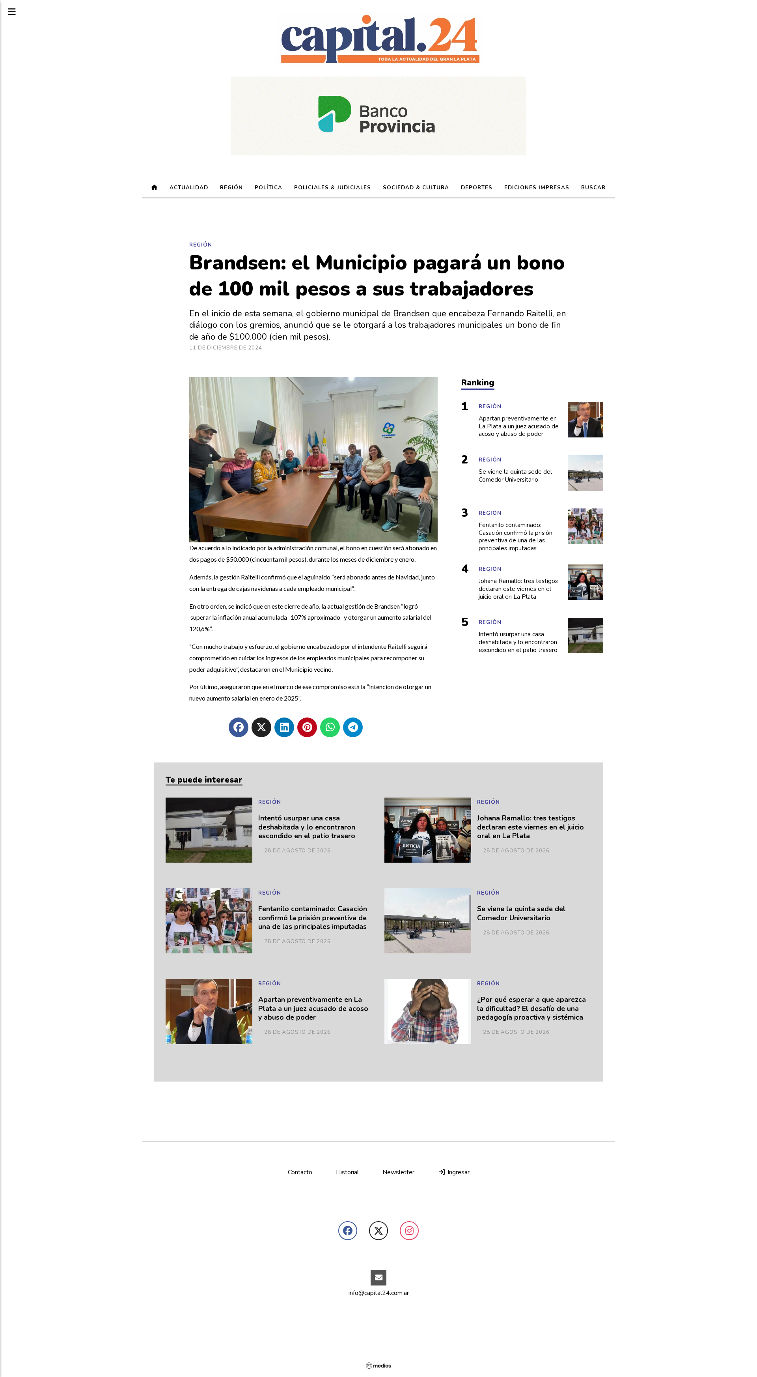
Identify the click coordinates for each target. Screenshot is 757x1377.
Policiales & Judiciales (332, 187)
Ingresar (458, 1172)
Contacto (300, 1172)
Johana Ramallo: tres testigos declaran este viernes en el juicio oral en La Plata (530, 827)
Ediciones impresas (536, 187)
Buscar (593, 187)
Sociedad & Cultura (416, 187)
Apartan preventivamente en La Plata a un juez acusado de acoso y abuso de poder (313, 1008)
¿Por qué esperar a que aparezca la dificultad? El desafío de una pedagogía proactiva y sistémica (531, 1008)
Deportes (476, 187)
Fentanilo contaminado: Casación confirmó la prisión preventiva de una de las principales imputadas (312, 918)
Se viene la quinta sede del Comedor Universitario (521, 913)
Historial (347, 1172)
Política (268, 187)
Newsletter (398, 1172)
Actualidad (189, 187)
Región (231, 187)
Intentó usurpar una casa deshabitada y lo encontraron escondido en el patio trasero (306, 827)
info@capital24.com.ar (379, 1293)
